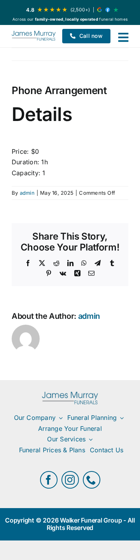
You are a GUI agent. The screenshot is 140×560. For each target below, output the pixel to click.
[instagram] (70, 480)
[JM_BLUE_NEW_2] (34, 36)
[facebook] (49, 480)
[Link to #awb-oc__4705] (123, 37)
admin (27, 193)
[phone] (91, 480)
